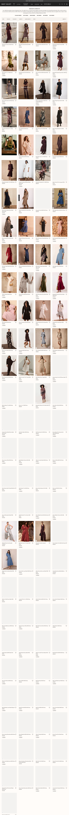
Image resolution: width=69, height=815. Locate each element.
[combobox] (64, 19)
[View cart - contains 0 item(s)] (66, 4)
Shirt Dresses (25, 15)
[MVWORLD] (47, 4)
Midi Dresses (39, 15)
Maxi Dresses (51, 15)
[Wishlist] (64, 4)
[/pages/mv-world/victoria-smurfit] (9, 145)
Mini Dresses (45, 15)
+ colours (54, 48)
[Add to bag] (3, 41)
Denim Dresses (32, 15)
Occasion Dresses (18, 15)
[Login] (62, 4)
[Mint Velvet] (6, 4)
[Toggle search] (59, 4)
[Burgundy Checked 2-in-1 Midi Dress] (43, 170)
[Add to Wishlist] (15, 44)
